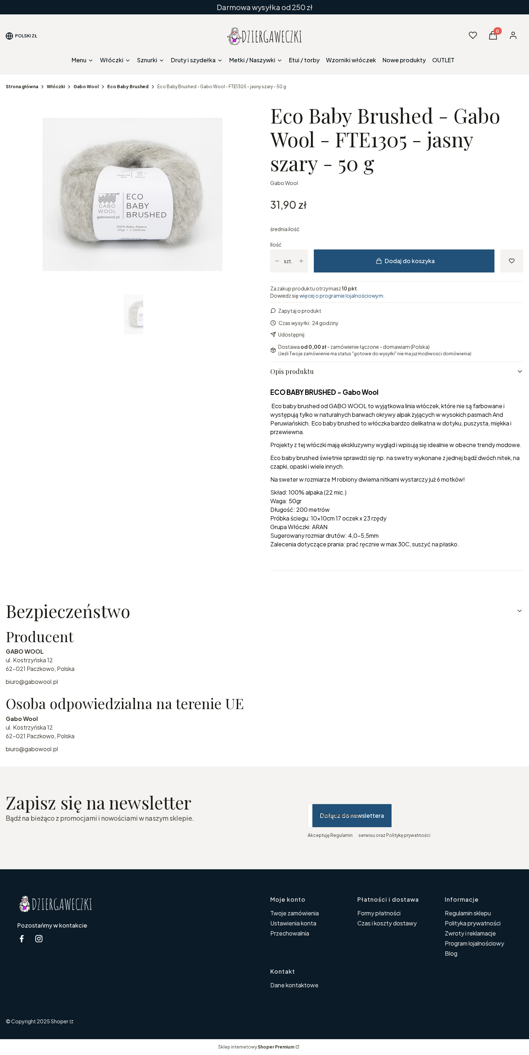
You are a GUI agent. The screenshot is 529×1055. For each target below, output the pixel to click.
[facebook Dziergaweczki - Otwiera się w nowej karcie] (21, 938)
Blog (451, 953)
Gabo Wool (86, 86)
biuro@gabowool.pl (32, 681)
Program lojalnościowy (474, 943)
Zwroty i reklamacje (470, 933)
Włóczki (56, 86)
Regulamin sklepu (468, 913)
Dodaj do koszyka (410, 261)
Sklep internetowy (256, 1047)
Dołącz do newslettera (352, 815)
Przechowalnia (289, 933)
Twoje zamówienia (294, 913)
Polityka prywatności (473, 923)
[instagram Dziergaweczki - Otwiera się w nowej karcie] (39, 938)
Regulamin (341, 835)
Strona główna (22, 86)
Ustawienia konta (293, 923)
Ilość (275, 244)
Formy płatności (379, 913)
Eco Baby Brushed (128, 86)
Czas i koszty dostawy (387, 923)
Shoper (59, 1021)
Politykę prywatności (408, 835)
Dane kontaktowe (294, 985)
